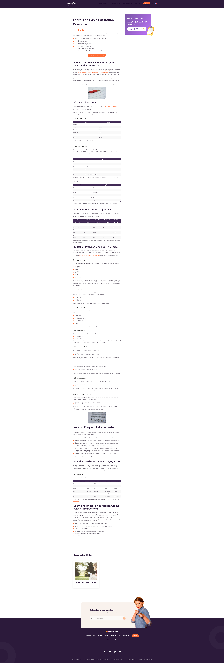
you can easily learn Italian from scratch (92, 535)
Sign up (135, 635)
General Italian (76, 14)
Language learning (103, 635)
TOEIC (109, 640)
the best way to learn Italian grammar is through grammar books (93, 72)
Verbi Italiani (76, 501)
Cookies (115, 640)
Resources (126, 635)
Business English (115, 635)
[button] (153, 3)
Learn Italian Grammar (85, 14)
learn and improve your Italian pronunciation (89, 255)
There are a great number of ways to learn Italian (99, 70)
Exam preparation (90, 635)
